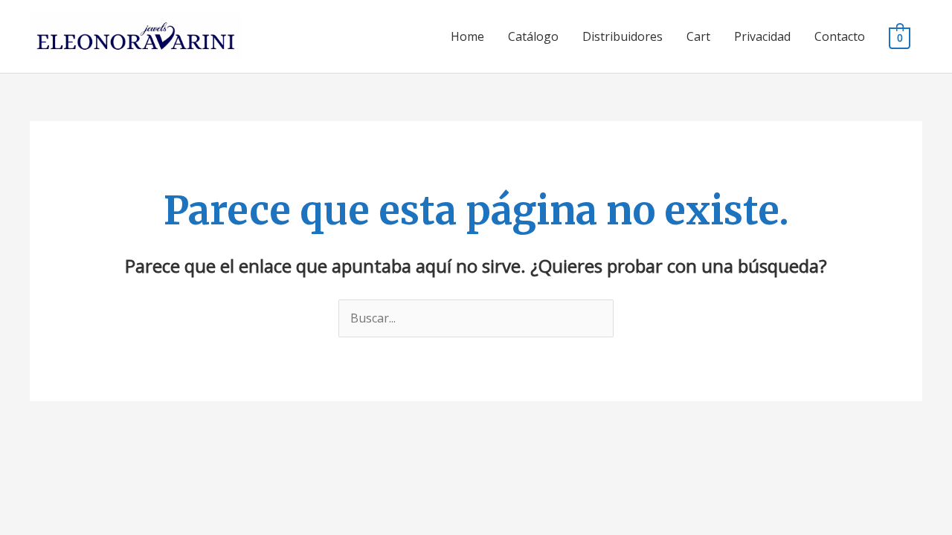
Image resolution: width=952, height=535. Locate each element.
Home (467, 36)
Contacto (839, 36)
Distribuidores (622, 36)
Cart (698, 36)
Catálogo (533, 36)
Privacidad (762, 36)
